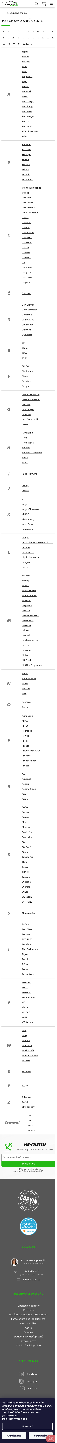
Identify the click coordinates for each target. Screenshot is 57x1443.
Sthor (25, 892)
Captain (26, 198)
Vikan (25, 1007)
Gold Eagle (28, 409)
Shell (24, 822)
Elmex (25, 348)
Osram (25, 707)
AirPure (26, 61)
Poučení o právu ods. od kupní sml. (28, 1314)
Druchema (27, 325)
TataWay (27, 929)
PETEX (25, 726)
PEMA (25, 721)
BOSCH (25, 159)
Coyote (26, 282)
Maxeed (26, 600)
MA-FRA (26, 576)
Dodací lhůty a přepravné (28, 1337)
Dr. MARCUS (28, 320)
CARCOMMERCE (30, 213)
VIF (23, 1002)
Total (25, 959)
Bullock (26, 174)
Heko (24, 438)
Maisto (25, 585)
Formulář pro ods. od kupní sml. (28, 1319)
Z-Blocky (26, 1097)
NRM (24, 693)
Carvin (25, 247)
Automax (27, 111)
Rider (24, 794)
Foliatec (26, 381)
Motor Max (28, 650)
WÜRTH (26, 1060)
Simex (25, 852)
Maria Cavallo (29, 595)
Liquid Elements (30, 557)
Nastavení (27, 1426)
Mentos (26, 610)
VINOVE (26, 1012)
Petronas (27, 731)
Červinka (26, 293)
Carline (26, 227)
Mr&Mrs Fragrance (32, 665)
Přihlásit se (28, 1163)
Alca (24, 66)
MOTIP (25, 645)
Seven (25, 817)
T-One (25, 924)
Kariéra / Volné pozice (28, 1345)
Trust (25, 969)
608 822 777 (31, 1271)
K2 (23, 499)
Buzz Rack (27, 179)
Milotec (26, 630)
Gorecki (26, 414)
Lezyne (26, 547)
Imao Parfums (29, 474)
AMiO (24, 71)
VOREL (25, 1017)
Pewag (25, 736)
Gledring (26, 404)
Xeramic (26, 1071)
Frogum (26, 386)
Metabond (27, 620)
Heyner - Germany (32, 452)
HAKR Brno (27, 433)
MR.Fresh (27, 660)
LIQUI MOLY (28, 552)
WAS (24, 1030)
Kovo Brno (27, 524)
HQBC (25, 462)
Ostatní (27, 44)
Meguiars (27, 605)
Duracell (26, 330)
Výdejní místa (28, 1341)
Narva (25, 673)
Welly (24, 1035)
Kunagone (27, 529)
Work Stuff (28, 1050)
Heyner (26, 447)
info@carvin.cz (31, 1279)
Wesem (26, 1040)
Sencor (26, 812)
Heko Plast (28, 443)
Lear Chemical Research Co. (37, 542)
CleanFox (27, 267)
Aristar (25, 86)
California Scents (31, 188)
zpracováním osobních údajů (28, 1171)
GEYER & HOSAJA (31, 399)
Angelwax (27, 76)
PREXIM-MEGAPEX (31, 751)
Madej (25, 581)
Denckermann (29, 310)
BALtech (26, 149)
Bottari (26, 164)
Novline (26, 688)
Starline (26, 887)
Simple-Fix (27, 857)
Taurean (26, 934)
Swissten (27, 897)
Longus (26, 562)
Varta (25, 987)
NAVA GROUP (29, 678)
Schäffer (27, 832)
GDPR (28, 1328)
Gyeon (25, 424)
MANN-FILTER (29, 590)
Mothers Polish (30, 640)
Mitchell (26, 635)
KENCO (25, 514)
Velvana (26, 992)
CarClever (27, 203)
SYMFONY (27, 902)
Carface (26, 222)
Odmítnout (14, 1435)
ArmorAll (26, 91)
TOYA (25, 964)
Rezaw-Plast (29, 789)
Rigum (25, 799)
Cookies (28, 1332)
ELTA (24, 353)
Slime (24, 862)
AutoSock (27, 126)
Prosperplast (29, 761)
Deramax (27, 315)
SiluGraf (26, 847)
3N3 (30, 1120)
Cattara (26, 257)
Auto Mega (28, 101)
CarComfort (29, 208)
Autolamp (27, 106)
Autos (25, 121)
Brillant (25, 169)
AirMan (25, 56)
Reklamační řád (28, 1323)
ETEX (24, 358)
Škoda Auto (28, 913)
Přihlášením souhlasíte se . (28, 1170)
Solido (25, 867)
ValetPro (26, 982)
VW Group (27, 1022)
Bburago (26, 154)
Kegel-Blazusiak (30, 509)
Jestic (25, 490)
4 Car (31, 1125)
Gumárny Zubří (30, 419)
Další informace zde (14, 1418)
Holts (25, 457)
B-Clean (26, 144)
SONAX (25, 872)
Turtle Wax (28, 974)
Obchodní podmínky (29, 1306)
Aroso (25, 96)
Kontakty (28, 1310)
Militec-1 (26, 625)
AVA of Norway (30, 131)
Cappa (25, 193)
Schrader (27, 837)
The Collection (30, 949)
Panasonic (27, 716)
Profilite (26, 756)
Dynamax (27, 334)
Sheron (26, 827)
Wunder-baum (30, 1055)
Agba (25, 51)
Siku (24, 842)
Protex (25, 766)
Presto (25, 746)
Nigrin (25, 683)
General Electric (30, 394)
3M (29, 1115)
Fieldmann (27, 371)
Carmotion (28, 232)
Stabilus (26, 882)
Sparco (26, 877)
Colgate (26, 272)
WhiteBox (27, 1045)
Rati (24, 774)
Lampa (25, 537)
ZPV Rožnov (28, 1107)
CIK (23, 262)
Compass (27, 277)
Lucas (25, 567)
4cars (31, 1130)
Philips (25, 741)
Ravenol (26, 779)
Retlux (25, 784)
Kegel (25, 504)
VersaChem (28, 997)
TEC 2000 (27, 939)
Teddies (26, 944)
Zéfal (25, 1102)
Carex (25, 217)
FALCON (26, 366)
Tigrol (25, 954)
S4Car (25, 807)
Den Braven (28, 305)
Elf (23, 343)
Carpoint (27, 237)
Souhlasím (40, 1435)
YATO (25, 1086)
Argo (24, 81)
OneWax (26, 702)
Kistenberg (28, 519)
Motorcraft (28, 655)
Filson (25, 376)
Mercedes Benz (30, 615)
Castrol (26, 252)
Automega (28, 116)
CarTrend (27, 242)
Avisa (24, 136)
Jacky (25, 485)
